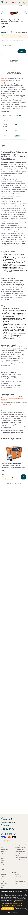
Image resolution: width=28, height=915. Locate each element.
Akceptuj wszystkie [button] (7, 908)
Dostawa (3, 869)
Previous (2, 12)
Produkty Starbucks (7, 404)
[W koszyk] (23, 476)
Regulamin (3, 864)
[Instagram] (10, 834)
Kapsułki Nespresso (20, 851)
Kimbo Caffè (4, 883)
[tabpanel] (14, 462)
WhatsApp (6, 825)
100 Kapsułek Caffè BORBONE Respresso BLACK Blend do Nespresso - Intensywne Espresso (13, 465)
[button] (14, 905)
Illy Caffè (3, 881)
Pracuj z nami (4, 849)
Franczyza (3, 851)
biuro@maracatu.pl (6, 434)
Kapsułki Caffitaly (19, 849)
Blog (2, 862)
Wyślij (21, 51)
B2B (2, 847)
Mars (2, 887)
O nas (2, 856)
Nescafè (17, 874)
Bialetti (16, 883)
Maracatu (3, 874)
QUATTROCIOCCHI (20, 881)
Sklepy (2, 858)
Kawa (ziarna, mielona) (20, 847)
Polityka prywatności (6, 867)
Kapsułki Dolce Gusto (20, 859)
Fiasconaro (3, 879)
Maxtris (17, 879)
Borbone (3, 876)
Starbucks (5, 78)
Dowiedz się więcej (17, 903)
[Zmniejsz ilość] (4, 477)
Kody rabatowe (4, 853)
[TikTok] (2, 834)
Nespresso (4, 80)
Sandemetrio (18, 876)
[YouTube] (6, 834)
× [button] (26, 890)
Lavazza (3, 885)
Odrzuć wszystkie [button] (21, 908)
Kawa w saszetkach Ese (21, 857)
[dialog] (14, 902)
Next (25, 12)
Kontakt (3, 860)
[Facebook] (14, 834)
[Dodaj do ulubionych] (11, 32)
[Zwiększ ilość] (12, 477)
